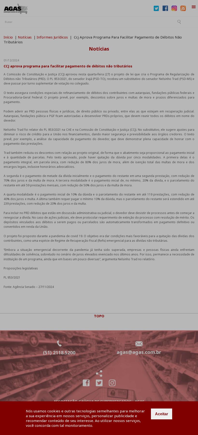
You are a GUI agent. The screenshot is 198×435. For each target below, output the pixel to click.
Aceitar (161, 414)
